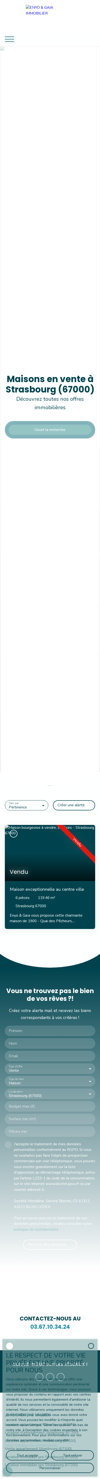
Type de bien (16, 1079)
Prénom (15, 1031)
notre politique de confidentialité (31, 1445)
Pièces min (18, 1131)
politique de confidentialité (36, 1229)
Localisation (15, 1092)
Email (13, 1056)
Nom (13, 1043)
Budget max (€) (22, 1106)
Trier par (13, 803)
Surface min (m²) (22, 1119)
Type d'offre (15, 1066)
